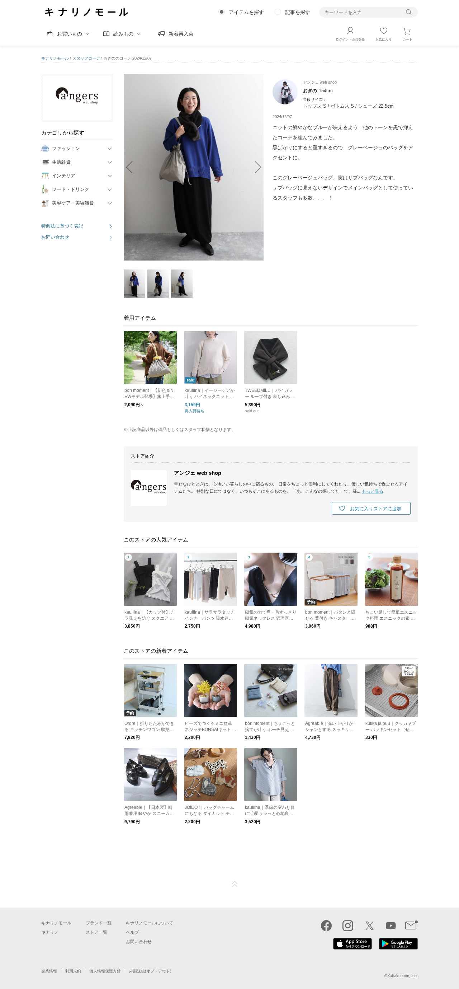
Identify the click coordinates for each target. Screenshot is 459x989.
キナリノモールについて (149, 922)
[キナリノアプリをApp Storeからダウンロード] (352, 948)
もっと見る (372, 491)
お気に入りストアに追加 (375, 508)
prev (133, 167)
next (255, 167)
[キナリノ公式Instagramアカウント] (348, 925)
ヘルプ (132, 932)
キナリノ (49, 932)
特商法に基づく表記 (62, 226)
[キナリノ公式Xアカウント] (369, 925)
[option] (194, 167)
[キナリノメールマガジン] (411, 925)
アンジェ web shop (197, 473)
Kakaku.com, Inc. (402, 976)
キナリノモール (55, 58)
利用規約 (73, 971)
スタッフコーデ (86, 58)
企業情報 (49, 971)
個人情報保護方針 (105, 971)
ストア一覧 (96, 932)
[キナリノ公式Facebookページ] (326, 925)
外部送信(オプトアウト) (150, 971)
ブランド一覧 (99, 922)
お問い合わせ (55, 237)
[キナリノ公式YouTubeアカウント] (391, 925)
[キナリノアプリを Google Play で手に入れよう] (398, 948)
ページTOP (235, 884)
